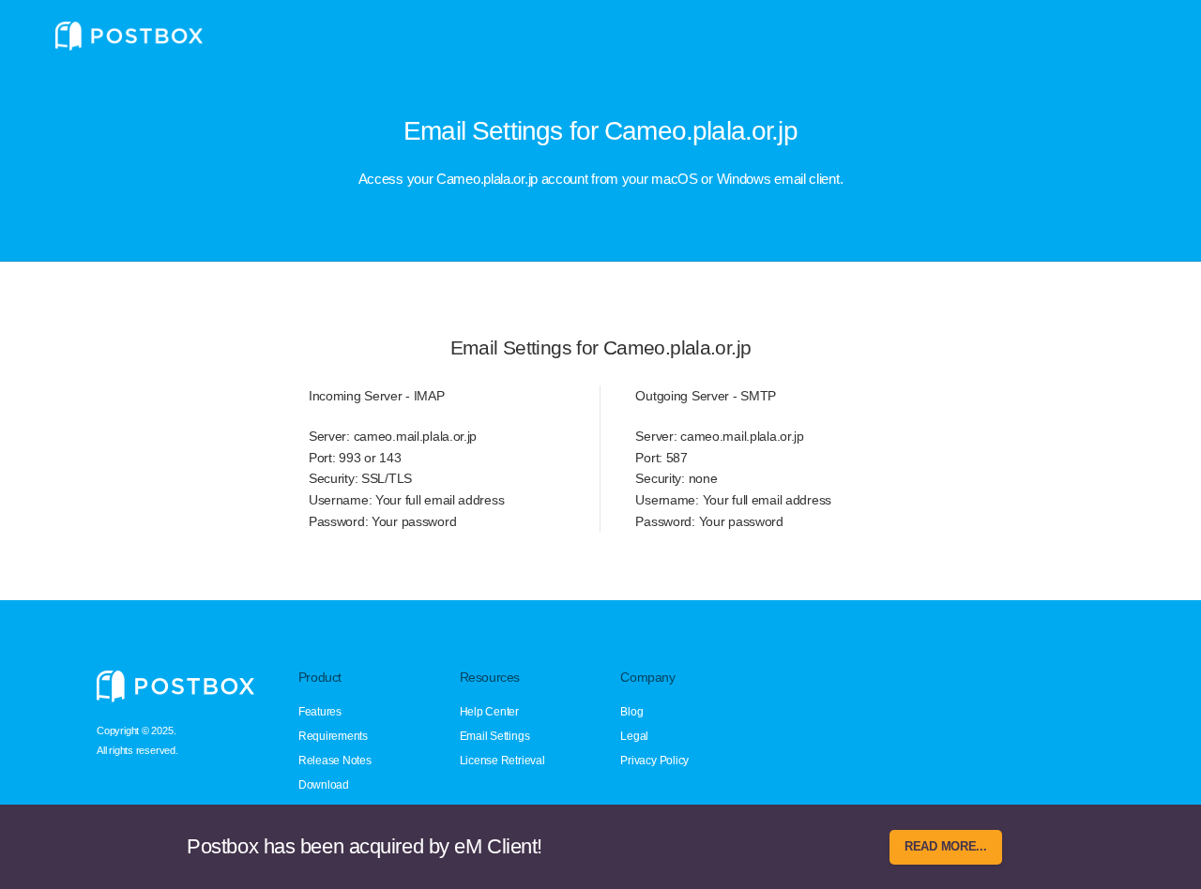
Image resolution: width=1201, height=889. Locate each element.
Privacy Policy (654, 760)
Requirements (333, 736)
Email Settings (495, 736)
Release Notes (335, 760)
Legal (634, 736)
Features (320, 711)
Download (323, 784)
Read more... (946, 846)
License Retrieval (502, 760)
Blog (631, 711)
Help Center (489, 711)
